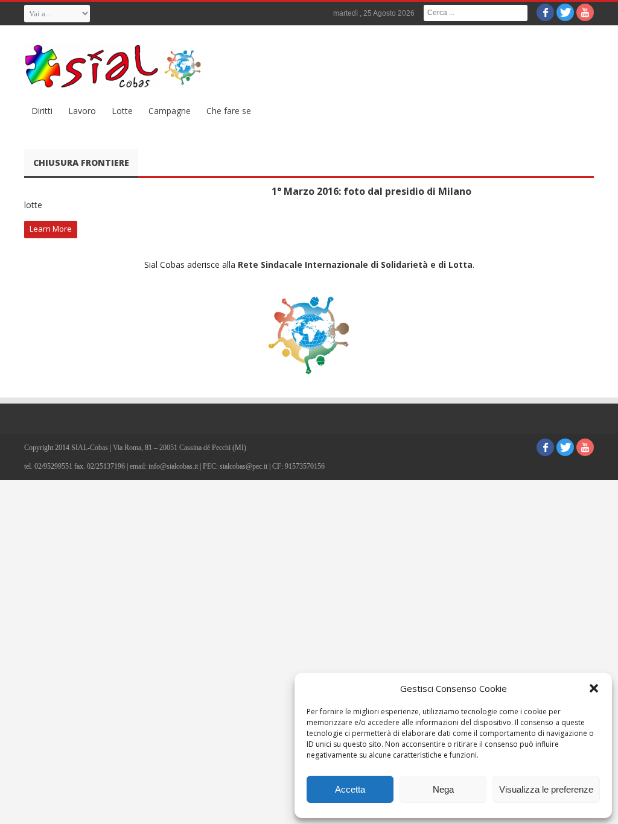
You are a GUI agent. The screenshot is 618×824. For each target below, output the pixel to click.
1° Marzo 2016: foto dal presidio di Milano (371, 191)
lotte (33, 205)
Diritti (42, 110)
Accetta (350, 789)
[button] (594, 688)
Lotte (122, 110)
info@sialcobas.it (173, 466)
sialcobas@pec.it (243, 466)
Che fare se (228, 110)
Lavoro (82, 110)
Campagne (169, 110)
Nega (443, 789)
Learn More (51, 228)
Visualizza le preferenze (546, 789)
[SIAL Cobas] (114, 66)
